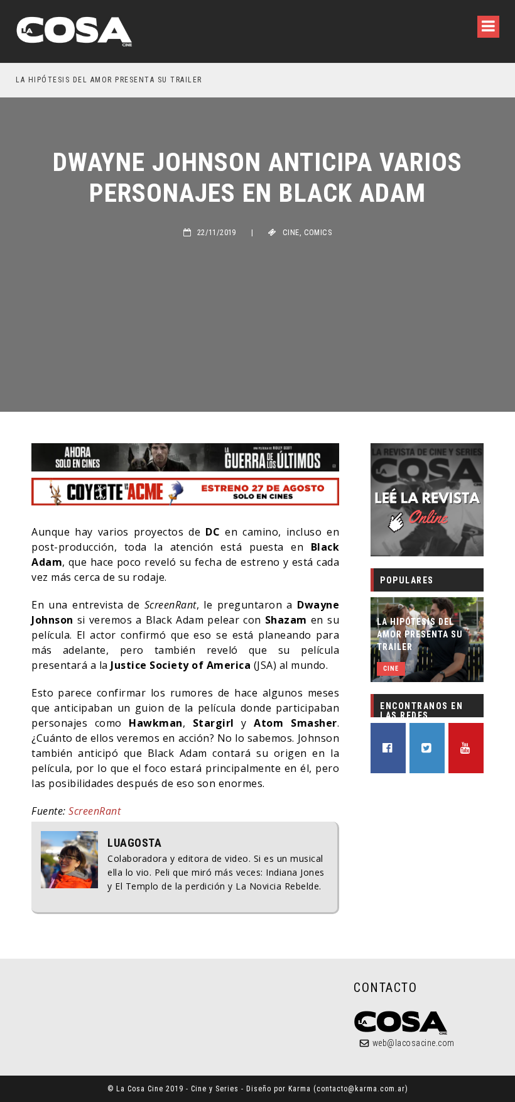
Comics (318, 232)
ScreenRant (94, 811)
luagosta (134, 843)
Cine (291, 232)
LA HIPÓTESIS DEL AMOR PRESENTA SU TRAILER (109, 79)
